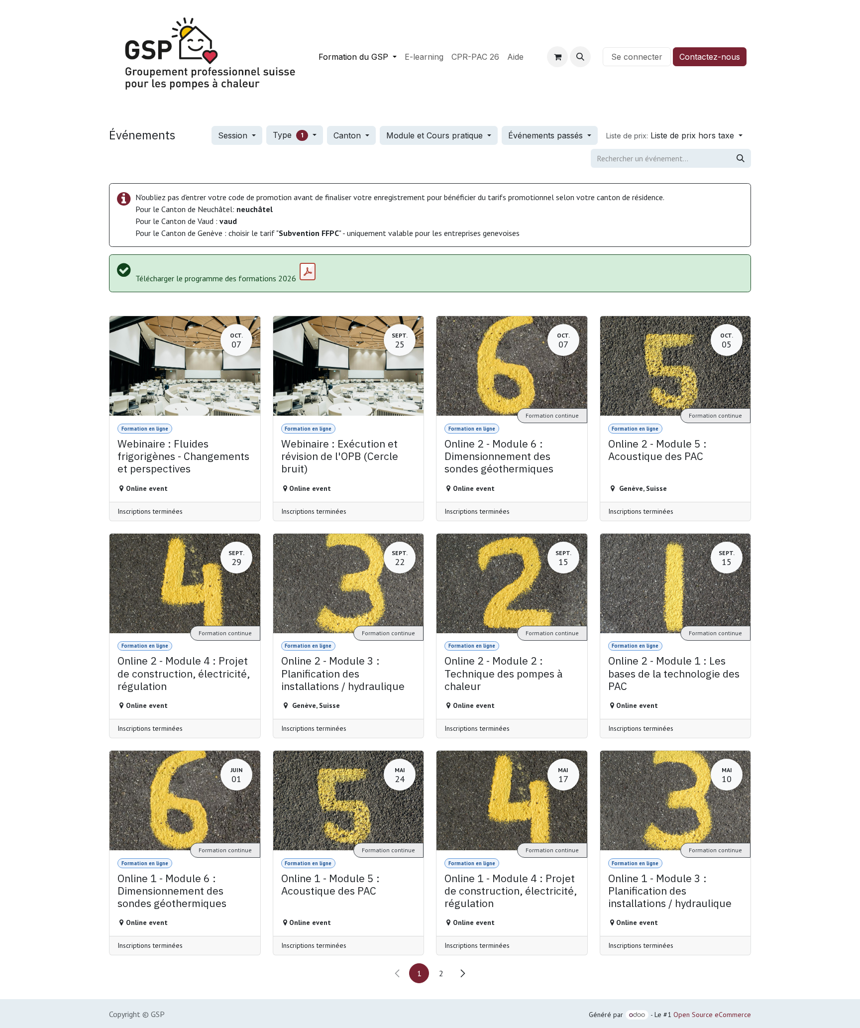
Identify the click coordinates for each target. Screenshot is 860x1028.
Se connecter (636, 57)
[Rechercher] (740, 158)
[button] (580, 56)
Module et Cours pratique (435, 135)
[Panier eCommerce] (557, 56)
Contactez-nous (709, 57)
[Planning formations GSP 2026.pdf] (307, 271)
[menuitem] (358, 57)
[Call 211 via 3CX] (597, 57)
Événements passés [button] (546, 135)
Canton (348, 135)
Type (288, 135)
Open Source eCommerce (712, 1014)
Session (234, 135)
